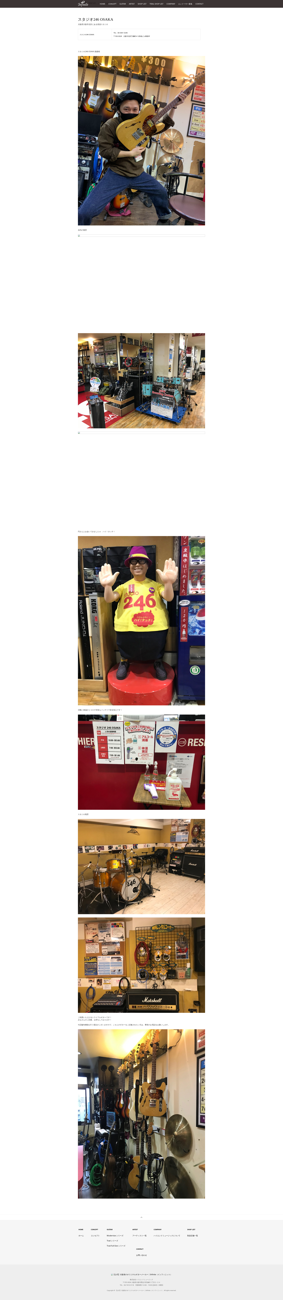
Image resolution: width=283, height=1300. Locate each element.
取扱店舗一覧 (192, 1235)
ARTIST (132, 4)
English (103, 11)
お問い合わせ (141, 1255)
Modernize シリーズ (115, 1235)
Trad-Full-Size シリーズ (116, 1246)
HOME (102, 4)
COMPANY (170, 4)
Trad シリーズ (112, 1240)
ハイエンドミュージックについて (167, 1235)
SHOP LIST (142, 4)
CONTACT (199, 4)
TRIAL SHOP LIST (156, 4)
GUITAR (123, 4)
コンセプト (95, 1235)
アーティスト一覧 (139, 1235)
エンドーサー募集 (185, 4)
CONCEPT (112, 4)
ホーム (81, 1235)
